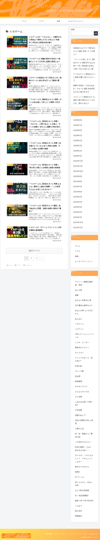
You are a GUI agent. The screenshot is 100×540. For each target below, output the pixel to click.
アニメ (77, 246)
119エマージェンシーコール (84, 335)
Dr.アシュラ (79, 477)
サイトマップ (74, 534)
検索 (73, 29)
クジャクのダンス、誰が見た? (84, 359)
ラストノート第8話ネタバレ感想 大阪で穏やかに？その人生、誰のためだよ (84, 100)
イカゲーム (79, 324)
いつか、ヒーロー (82, 342)
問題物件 (78, 516)
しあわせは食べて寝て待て (84, 403)
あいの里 (78, 290)
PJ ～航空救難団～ (82, 496)
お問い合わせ (93, 534)
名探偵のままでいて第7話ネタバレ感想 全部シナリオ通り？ (84, 51)
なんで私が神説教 (82, 490)
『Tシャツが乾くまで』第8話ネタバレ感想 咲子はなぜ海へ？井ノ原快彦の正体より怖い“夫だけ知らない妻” (84, 64)
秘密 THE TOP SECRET (84, 501)
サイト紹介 (83, 534)
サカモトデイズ (81, 386)
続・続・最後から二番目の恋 (84, 435)
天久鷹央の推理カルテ (84, 305)
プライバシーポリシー (61, 534)
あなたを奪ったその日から (84, 312)
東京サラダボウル (82, 467)
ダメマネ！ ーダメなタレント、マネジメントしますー (84, 458)
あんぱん (78, 319)
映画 (77, 256)
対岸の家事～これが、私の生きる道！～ (84, 448)
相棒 (77, 295)
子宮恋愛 (78, 410)
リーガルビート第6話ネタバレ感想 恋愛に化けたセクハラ (84, 77)
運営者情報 (48, 534)
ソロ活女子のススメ (83, 442)
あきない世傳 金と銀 (83, 300)
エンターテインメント (84, 261)
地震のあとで (80, 415)
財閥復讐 (78, 381)
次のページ (34, 250)
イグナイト (79, 329)
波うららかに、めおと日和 (84, 483)
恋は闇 (77, 376)
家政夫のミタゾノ (82, 347)
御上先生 (78, 511)
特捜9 (77, 472)
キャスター (79, 353)
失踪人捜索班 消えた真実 (84, 421)
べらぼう (78, 506)
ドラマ (77, 251)
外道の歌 (78, 366)
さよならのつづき (82, 392)
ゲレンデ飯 (79, 371)
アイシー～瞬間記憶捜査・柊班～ (84, 283)
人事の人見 (79, 429)
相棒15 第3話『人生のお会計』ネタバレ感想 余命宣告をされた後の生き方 (84, 88)
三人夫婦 (78, 397)
